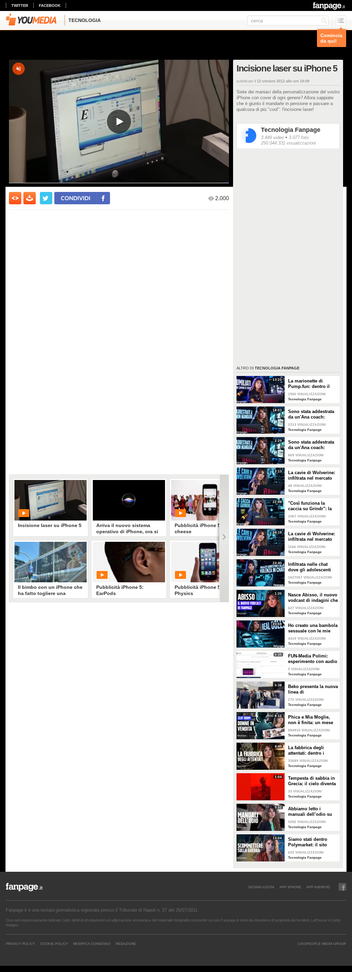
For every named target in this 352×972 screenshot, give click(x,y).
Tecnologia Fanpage (290, 129)
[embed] (15, 198)
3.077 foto (299, 137)
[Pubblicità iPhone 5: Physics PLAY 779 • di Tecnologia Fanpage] (207, 562)
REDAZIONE (126, 943)
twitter (19, 5)
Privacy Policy (20, 943)
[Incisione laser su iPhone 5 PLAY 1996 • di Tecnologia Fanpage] (50, 500)
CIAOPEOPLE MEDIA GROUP (322, 943)
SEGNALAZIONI (261, 887)
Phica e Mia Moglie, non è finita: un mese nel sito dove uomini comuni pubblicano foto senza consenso (310, 719)
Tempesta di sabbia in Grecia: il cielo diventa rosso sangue (312, 781)
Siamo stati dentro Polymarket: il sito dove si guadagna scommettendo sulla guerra (309, 842)
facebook (49, 5)
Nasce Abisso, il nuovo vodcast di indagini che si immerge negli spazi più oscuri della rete (313, 597)
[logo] (329, 6)
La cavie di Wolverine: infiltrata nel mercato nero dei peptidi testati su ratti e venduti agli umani (312, 475)
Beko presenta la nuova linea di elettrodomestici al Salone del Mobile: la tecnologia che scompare (313, 689)
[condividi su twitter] (46, 198)
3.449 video (272, 137)
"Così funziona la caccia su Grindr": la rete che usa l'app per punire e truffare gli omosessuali (311, 506)
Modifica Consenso (92, 943)
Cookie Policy (54, 943)
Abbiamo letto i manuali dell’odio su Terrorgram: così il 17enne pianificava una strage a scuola (312, 811)
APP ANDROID (318, 887)
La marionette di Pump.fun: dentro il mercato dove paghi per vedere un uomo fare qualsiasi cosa (309, 383)
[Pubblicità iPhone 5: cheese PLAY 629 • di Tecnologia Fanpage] (207, 500)
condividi (75, 198)
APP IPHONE (290, 887)
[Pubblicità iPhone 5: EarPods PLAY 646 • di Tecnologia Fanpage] (129, 562)
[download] (29, 198)
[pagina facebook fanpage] (342, 887)
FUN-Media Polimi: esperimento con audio (312, 658)
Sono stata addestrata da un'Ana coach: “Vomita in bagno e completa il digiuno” (311, 414)
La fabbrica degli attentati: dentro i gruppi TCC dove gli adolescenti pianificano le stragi (313, 750)
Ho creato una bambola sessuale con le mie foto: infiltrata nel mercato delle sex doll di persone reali (313, 628)
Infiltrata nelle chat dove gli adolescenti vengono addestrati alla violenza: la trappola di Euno (313, 567)
